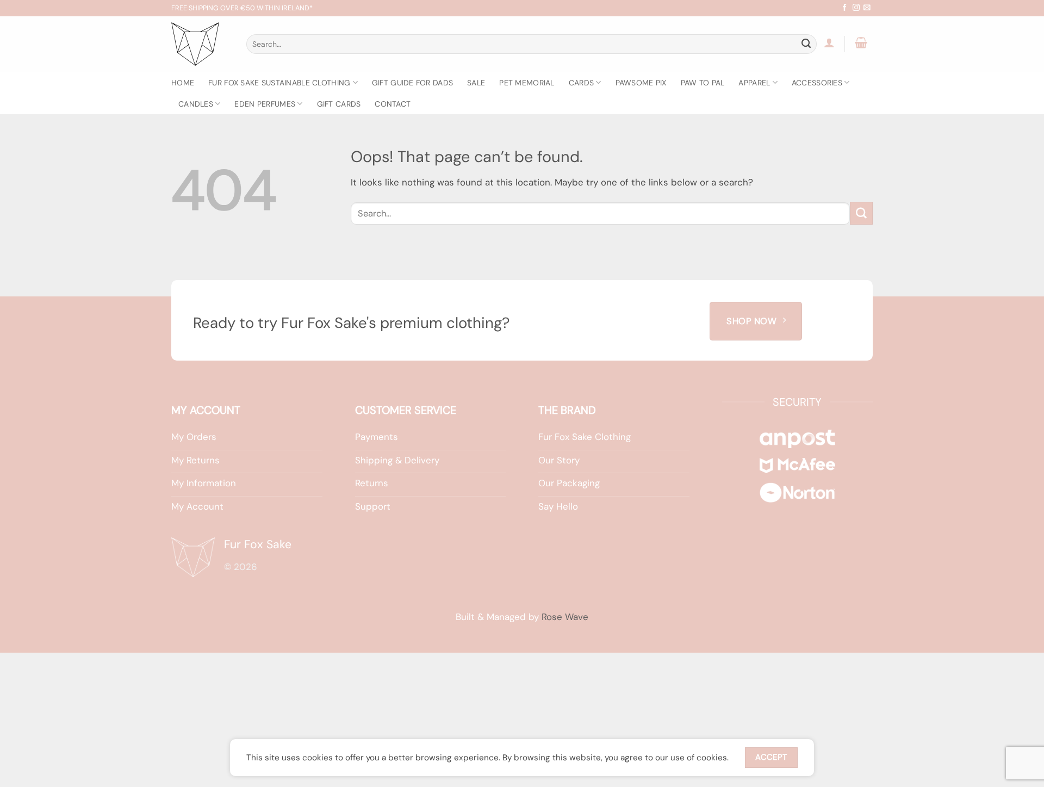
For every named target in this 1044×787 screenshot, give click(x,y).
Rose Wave (565, 617)
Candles (195, 104)
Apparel (754, 83)
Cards (581, 83)
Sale (476, 83)
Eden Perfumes (264, 104)
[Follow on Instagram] (856, 8)
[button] (829, 42)
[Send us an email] (867, 8)
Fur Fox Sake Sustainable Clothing (279, 83)
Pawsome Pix (641, 83)
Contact (393, 104)
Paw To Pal (703, 83)
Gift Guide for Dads (412, 83)
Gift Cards (339, 104)
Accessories (817, 83)
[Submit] (806, 44)
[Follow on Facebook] (844, 8)
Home (182, 83)
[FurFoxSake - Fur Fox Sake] (200, 44)
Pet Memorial (526, 83)
